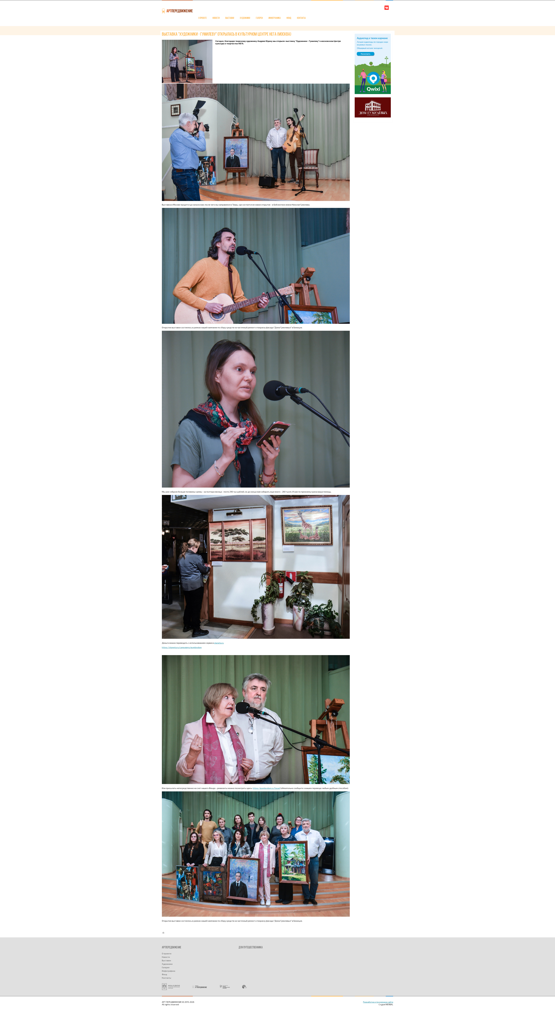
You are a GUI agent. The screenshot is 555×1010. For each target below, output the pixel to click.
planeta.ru (219, 643)
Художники (245, 18)
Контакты (301, 18)
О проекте (202, 18)
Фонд (288, 18)
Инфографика (275, 18)
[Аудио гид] (373, 93)
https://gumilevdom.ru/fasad (266, 788)
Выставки (229, 18)
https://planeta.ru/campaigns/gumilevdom (182, 647)
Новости (216, 18)
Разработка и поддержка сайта (378, 1002)
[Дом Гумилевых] (373, 116)
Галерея (259, 18)
